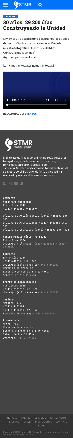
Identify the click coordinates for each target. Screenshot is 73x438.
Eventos (14, 421)
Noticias (12, 418)
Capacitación (58, 418)
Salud (27, 421)
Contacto (62, 421)
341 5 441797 (49, 264)
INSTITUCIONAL (43, 421)
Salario (26, 418)
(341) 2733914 (44, 243)
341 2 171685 (27, 337)
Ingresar (38, 425)
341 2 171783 (49, 292)
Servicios (40, 418)
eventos (31, 113)
